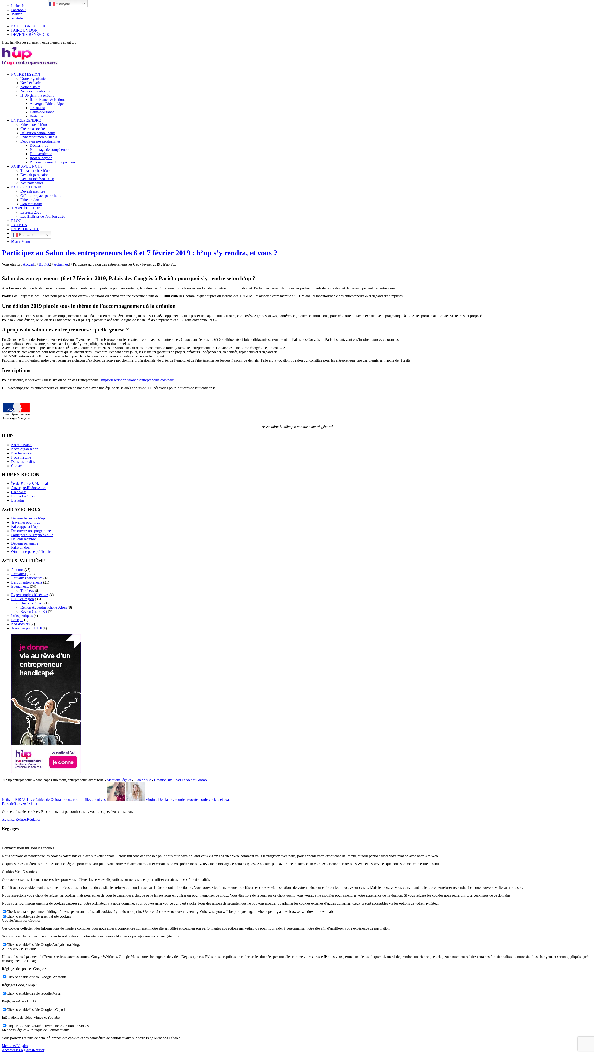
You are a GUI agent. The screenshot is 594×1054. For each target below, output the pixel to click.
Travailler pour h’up (25, 522)
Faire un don (20, 547)
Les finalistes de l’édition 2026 (42, 216)
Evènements (20, 586)
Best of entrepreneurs (26, 582)
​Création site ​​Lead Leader (172, 780)
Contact (17, 466)
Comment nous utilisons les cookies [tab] (28, 848)
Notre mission (21, 445)
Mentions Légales (15, 1046)
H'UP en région (22, 599)
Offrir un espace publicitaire (31, 552)
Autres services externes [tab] (19, 949)
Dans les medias (23, 462)
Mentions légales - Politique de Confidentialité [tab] (35, 1030)
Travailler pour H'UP (26, 628)
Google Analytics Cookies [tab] (21, 920)
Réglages (33, 819)
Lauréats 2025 (30, 212)
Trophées (27, 591)
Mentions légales (119, 780)
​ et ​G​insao (199, 780)
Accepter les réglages (17, 1050)
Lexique (17, 620)
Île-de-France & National (29, 484)
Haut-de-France (31, 603)
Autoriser (9, 819)
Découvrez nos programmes (31, 531)
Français (25, 235)
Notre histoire (21, 457)
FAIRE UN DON (24, 30)
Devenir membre (23, 539)
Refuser (21, 819)
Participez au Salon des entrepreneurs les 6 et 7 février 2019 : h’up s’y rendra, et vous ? (139, 253)
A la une (17, 570)
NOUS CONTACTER (28, 26)
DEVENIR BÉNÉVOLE (30, 34)
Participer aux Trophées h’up (32, 535)
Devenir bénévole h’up (28, 518)
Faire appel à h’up (24, 527)
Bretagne (17, 500)
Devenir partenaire (24, 543)
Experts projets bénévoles (29, 595)
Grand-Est (18, 492)
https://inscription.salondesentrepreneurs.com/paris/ (138, 380)
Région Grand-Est (33, 611)
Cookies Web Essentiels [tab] (19, 872)
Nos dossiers (20, 624)
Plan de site (142, 780)
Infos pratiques (22, 616)
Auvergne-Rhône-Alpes (28, 488)
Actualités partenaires (26, 578)
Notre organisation (24, 449)
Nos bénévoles (22, 453)
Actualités (18, 574)
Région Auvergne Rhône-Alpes (43, 607)
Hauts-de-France (23, 496)
